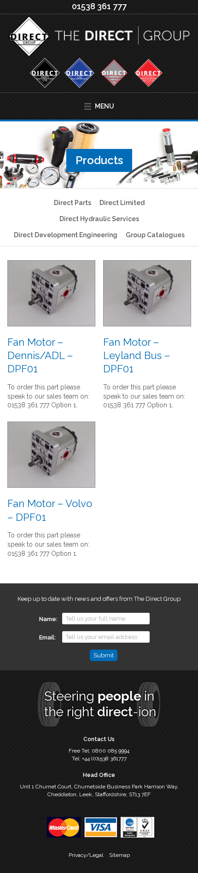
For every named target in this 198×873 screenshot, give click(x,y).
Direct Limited (122, 202)
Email (46, 637)
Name (47, 619)
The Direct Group (99, 37)
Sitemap (119, 855)
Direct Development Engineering (65, 235)
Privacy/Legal (86, 855)
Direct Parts (72, 202)
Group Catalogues (155, 235)
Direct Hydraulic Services (99, 219)
